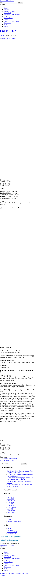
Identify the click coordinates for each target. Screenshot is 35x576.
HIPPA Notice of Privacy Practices (10, 536)
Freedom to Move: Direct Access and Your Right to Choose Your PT (20, 471)
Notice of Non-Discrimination (9, 540)
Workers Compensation (14, 521)
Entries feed (10, 530)
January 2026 (11, 500)
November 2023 (12, 507)
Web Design (3, 545)
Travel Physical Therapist (11, 21)
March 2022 (11, 512)
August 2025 (11, 502)
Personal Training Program (12, 14)
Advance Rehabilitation (7, 1)
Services (6, 9)
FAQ (5, 16)
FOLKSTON (8, 30)
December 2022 (12, 510)
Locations (18, 573)
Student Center (8, 18)
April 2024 (10, 505)
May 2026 (10, 497)
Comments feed (12, 532)
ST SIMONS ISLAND (8, 460)
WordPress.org (11, 533)
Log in (9, 528)
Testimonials (7, 23)
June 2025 (10, 504)
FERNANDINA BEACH (8, 458)
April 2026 (10, 499)
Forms (23, 573)
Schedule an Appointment (7, 573)
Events (6, 26)
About (5, 8)
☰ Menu (2, 4)
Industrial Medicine (9, 11)
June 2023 (10, 509)
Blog (5, 24)
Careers (6, 19)
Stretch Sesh (7, 13)
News (9, 519)
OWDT (2, 35)
